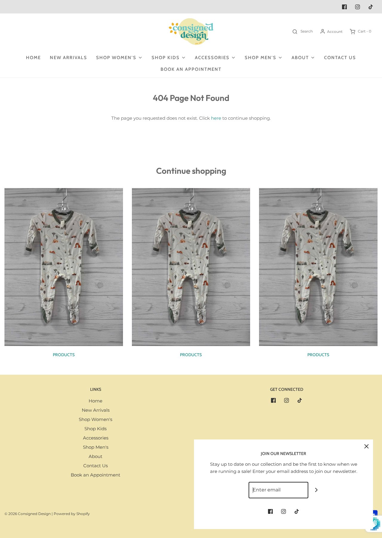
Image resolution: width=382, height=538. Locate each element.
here (216, 118)
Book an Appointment (191, 69)
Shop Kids (95, 428)
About (95, 456)
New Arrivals (68, 57)
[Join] (316, 490)
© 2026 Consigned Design (27, 513)
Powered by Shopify (72, 513)
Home (33, 57)
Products (64, 354)
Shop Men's (95, 447)
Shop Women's (95, 419)
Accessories (95, 438)
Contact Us (340, 57)
